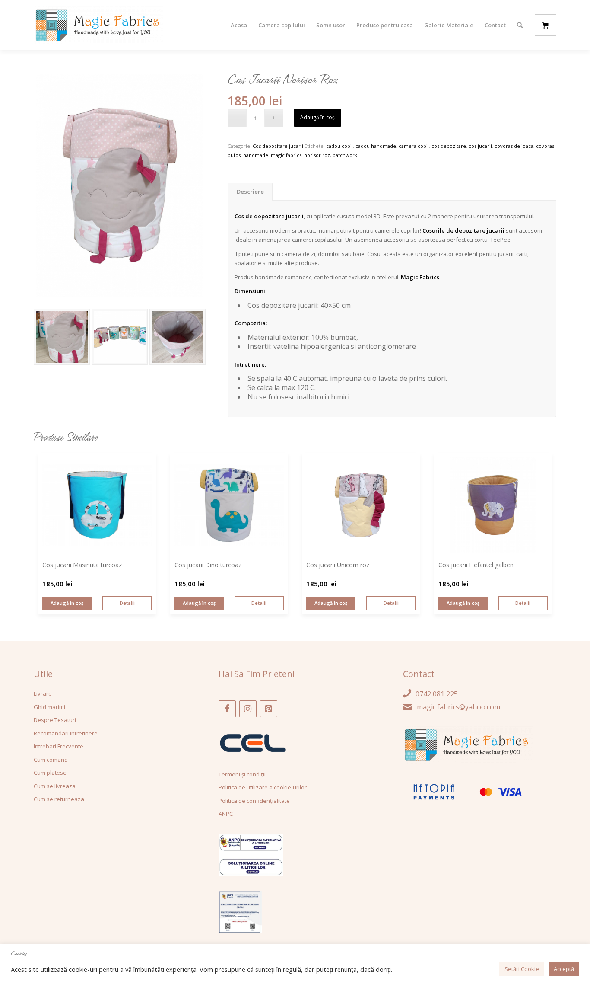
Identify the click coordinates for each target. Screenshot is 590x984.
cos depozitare (448, 146)
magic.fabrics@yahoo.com (458, 707)
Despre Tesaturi (55, 720)
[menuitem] (239, 25)
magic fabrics (286, 155)
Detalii (127, 603)
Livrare (43, 693)
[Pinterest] (268, 708)
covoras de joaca (514, 146)
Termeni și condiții (242, 774)
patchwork (345, 155)
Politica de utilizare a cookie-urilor (263, 787)
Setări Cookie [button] (521, 969)
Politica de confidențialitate (254, 801)
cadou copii (339, 146)
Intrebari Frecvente (58, 746)
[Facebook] (227, 708)
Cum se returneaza (59, 799)
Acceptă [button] (564, 969)
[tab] (250, 192)
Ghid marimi (49, 707)
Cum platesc (50, 772)
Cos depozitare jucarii (278, 146)
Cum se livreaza (55, 786)
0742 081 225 (437, 694)
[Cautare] (519, 25)
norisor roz (317, 155)
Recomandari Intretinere (66, 733)
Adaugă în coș (317, 117)
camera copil (414, 146)
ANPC (226, 814)
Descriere (250, 191)
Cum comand (51, 760)
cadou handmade (375, 146)
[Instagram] (248, 708)
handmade (255, 155)
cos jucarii (480, 146)
